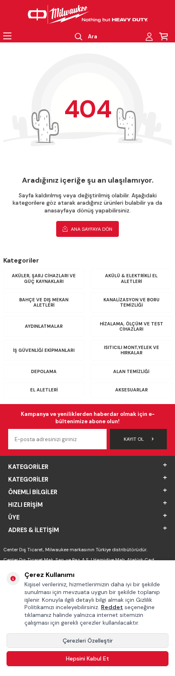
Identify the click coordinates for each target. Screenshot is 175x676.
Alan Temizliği (131, 371)
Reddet (112, 607)
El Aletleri (44, 390)
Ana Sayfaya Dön (91, 229)
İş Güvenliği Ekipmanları (43, 350)
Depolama (44, 371)
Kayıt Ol (134, 439)
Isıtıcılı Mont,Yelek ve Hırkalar (131, 350)
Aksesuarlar (131, 390)
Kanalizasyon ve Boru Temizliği (131, 302)
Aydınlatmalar (44, 326)
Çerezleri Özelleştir (88, 640)
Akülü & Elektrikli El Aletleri (131, 278)
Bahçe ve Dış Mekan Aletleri (43, 302)
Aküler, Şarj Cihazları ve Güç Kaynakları (44, 278)
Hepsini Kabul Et (87, 658)
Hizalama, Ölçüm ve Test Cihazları (131, 326)
